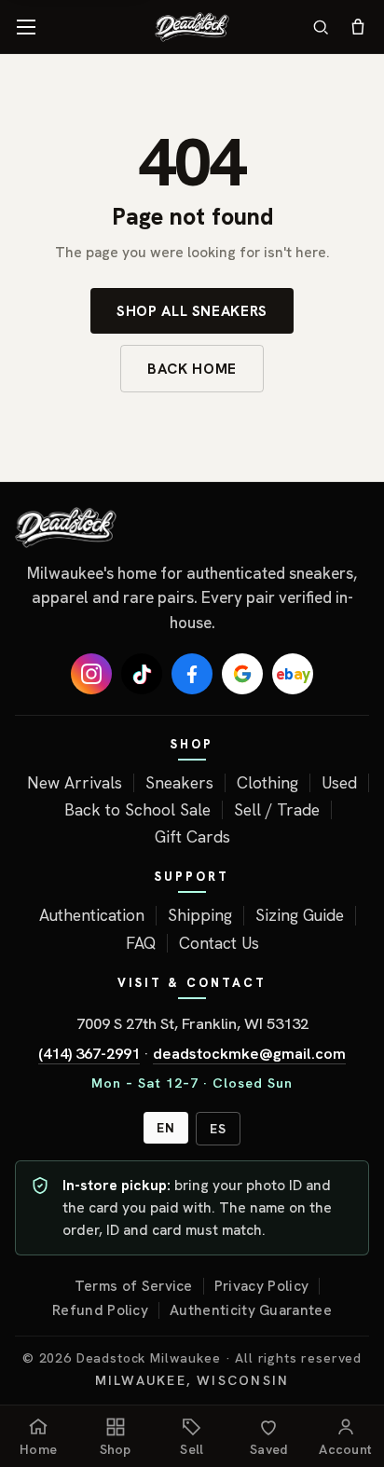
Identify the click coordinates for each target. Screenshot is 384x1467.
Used (339, 783)
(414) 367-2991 (89, 1053)
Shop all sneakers (192, 311)
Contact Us (219, 943)
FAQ (141, 943)
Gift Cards (192, 837)
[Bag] (358, 27)
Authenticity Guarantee (251, 1310)
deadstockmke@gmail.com (249, 1053)
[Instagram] (91, 673)
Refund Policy (100, 1310)
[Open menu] (26, 27)
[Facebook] (192, 673)
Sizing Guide (299, 915)
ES (218, 1128)
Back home (192, 368)
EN (166, 1127)
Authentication (91, 915)
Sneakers (179, 783)
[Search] (320, 27)
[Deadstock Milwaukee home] (192, 527)
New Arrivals (74, 783)
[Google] (242, 673)
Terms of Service (134, 1286)
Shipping (200, 915)
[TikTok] (141, 673)
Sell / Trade (277, 810)
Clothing (267, 783)
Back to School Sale (137, 810)
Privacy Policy (261, 1286)
